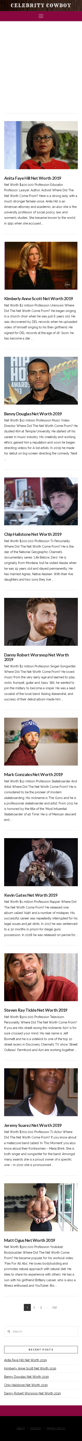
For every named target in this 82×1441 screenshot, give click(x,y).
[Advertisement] (41, 65)
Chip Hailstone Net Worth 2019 (32, 534)
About (21, 1428)
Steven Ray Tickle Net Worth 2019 (35, 1010)
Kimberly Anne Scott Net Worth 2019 (38, 298)
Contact (35, 1428)
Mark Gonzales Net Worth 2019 (33, 774)
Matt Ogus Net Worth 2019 (29, 1240)
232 (54, 1307)
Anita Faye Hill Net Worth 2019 (32, 178)
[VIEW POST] (41, 145)
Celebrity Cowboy (41, 5)
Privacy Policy (56, 1428)
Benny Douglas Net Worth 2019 (33, 413)
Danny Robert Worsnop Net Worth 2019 (36, 657)
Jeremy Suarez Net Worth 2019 (33, 1125)
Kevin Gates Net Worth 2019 (30, 895)
